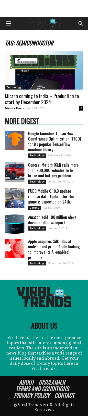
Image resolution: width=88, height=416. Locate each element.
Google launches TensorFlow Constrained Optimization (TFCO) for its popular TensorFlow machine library (54, 141)
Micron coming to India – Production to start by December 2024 (42, 99)
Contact (64, 395)
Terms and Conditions (42, 388)
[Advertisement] (44, 8)
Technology (13, 87)
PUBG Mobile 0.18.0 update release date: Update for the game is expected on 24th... (51, 196)
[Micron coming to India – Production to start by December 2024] (44, 70)
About (26, 381)
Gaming (34, 207)
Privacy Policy (32, 395)
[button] (81, 23)
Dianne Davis (14, 108)
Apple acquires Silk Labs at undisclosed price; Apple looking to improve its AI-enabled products (54, 249)
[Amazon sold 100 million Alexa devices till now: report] (14, 224)
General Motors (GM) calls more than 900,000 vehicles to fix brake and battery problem (53, 170)
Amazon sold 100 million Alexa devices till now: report (52, 219)
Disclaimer (52, 381)
